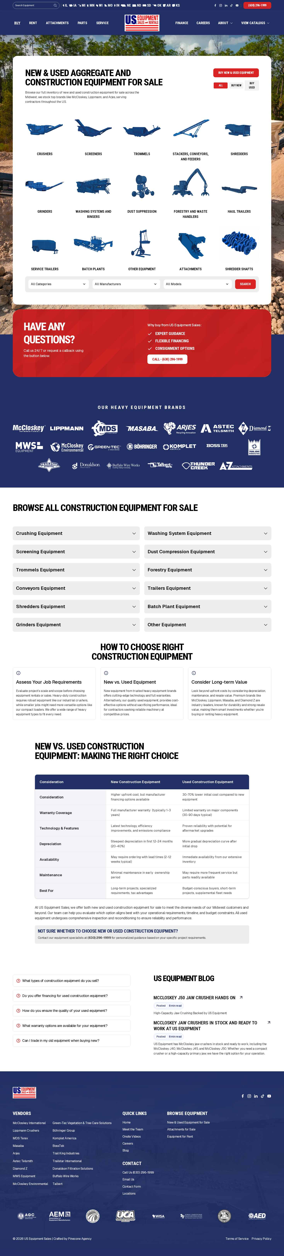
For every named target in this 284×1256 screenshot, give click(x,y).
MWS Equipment (24, 1176)
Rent (33, 23)
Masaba (18, 1146)
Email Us (128, 1180)
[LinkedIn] (256, 1096)
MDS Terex (20, 1138)
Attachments (57, 23)
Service (102, 23)
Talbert (57, 1184)
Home (126, 1123)
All (221, 85)
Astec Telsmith (23, 1161)
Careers (203, 23)
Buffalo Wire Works (65, 1176)
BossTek (58, 1146)
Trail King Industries (66, 1153)
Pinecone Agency (79, 1239)
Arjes (16, 1153)
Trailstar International (67, 1161)
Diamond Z (20, 1169)
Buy (17, 23)
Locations (128, 1194)
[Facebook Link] (215, 5)
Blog (125, 1151)
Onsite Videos (131, 1136)
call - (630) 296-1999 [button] (167, 359)
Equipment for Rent (180, 1136)
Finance (181, 23)
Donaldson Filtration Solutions (73, 1169)
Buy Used (252, 85)
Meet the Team (132, 1130)
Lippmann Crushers (26, 1131)
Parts (82, 23)
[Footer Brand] (24, 1092)
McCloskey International (29, 1123)
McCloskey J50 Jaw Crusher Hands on (195, 997)
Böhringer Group (64, 1131)
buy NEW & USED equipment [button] (236, 73)
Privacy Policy (261, 1239)
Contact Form (131, 1187)
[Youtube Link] (237, 5)
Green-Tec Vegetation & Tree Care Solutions (82, 1123)
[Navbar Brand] (142, 23)
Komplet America (64, 1138)
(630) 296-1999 (99, 938)
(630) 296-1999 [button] (257, 5)
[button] (226, 23)
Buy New (236, 85)
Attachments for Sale (181, 1130)
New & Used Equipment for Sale (188, 1123)
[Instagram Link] (220, 5)
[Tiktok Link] (231, 5)
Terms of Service (236, 1239)
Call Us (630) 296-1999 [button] (138, 1173)
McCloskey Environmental (30, 1184)
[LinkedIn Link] (226, 5)
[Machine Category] (44, 133)
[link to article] (241, 997)
